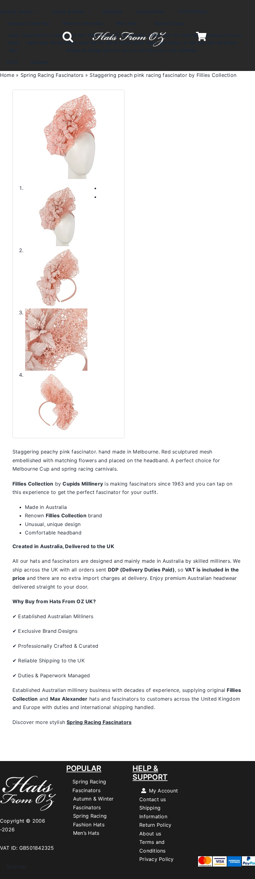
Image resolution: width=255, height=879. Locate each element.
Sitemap (13, 866)
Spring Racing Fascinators (52, 75)
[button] (68, 37)
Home (7, 75)
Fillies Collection (32, 484)
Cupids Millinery (83, 484)
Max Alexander (69, 699)
